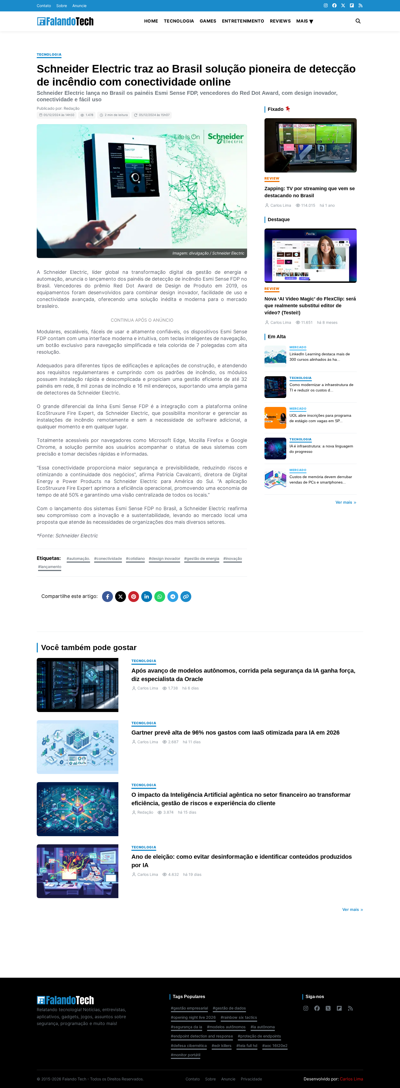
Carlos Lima (351, 1078)
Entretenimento (243, 21)
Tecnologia (179, 21)
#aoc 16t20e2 (275, 1045)
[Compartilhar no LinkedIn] (146, 596)
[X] (343, 5)
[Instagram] (325, 5)
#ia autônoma (263, 1026)
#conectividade (108, 558)
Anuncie (79, 5)
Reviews (280, 21)
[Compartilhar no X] (120, 596)
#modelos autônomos (226, 1026)
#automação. (78, 558)
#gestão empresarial (189, 1008)
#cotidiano (135, 558)
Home (151, 21)
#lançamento (49, 566)
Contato (44, 5)
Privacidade (251, 1079)
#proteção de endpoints (259, 1036)
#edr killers (222, 1045)
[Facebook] (334, 5)
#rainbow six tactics (239, 1017)
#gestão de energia (201, 558)
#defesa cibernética (189, 1045)
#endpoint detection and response (202, 1036)
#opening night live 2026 (193, 1017)
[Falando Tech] (65, 21)
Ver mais (344, 502)
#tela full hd (246, 1045)
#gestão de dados (229, 1008)
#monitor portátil (185, 1054)
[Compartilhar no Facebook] (107, 596)
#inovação (232, 558)
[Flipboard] (352, 5)
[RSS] (360, 5)
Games (208, 21)
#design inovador (164, 558)
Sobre (61, 5)
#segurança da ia (186, 1026)
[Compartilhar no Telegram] (172, 596)
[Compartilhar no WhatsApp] (159, 596)
